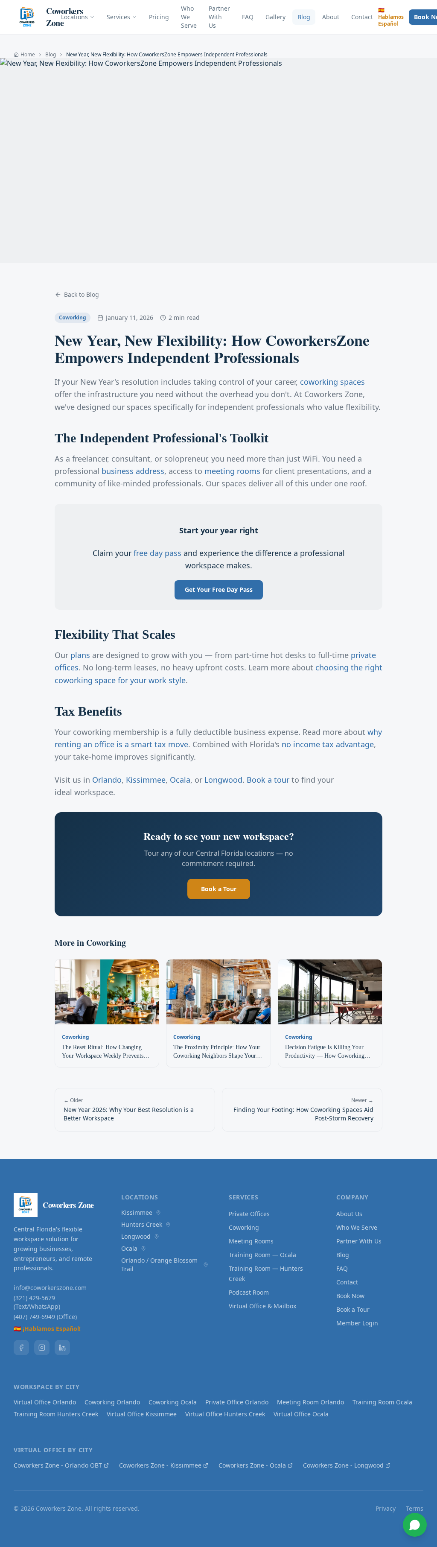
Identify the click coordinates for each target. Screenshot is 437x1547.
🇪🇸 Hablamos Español (391, 17)
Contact (362, 17)
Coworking (244, 1227)
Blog (303, 17)
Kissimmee (146, 780)
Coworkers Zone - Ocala (252, 1465)
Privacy (386, 1508)
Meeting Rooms (251, 1241)
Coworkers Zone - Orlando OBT (58, 1465)
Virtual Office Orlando (45, 1402)
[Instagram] (42, 1347)
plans (80, 655)
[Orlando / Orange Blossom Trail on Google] (205, 1264)
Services (118, 17)
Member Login (357, 1323)
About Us (349, 1214)
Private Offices (249, 1214)
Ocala (180, 780)
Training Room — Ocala (262, 1255)
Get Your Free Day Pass (219, 589)
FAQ (247, 17)
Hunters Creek (141, 1224)
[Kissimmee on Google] (158, 1212)
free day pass (157, 553)
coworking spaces (332, 382)
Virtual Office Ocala (301, 1414)
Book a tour (268, 780)
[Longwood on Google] (156, 1236)
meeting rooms (232, 471)
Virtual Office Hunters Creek (225, 1414)
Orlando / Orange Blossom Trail (159, 1264)
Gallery (275, 17)
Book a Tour (218, 889)
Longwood (223, 780)
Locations (74, 17)
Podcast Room (249, 1292)
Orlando (107, 780)
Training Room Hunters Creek (56, 1414)
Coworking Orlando (112, 1402)
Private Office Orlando (236, 1402)
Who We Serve (189, 16)
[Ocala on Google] (143, 1248)
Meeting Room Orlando (310, 1402)
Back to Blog (81, 294)
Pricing (159, 17)
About (330, 17)
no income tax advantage (328, 744)
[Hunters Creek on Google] (168, 1224)
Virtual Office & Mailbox (262, 1306)
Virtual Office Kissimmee (142, 1414)
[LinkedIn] (62, 1347)
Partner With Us (219, 16)
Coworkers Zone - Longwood (343, 1465)
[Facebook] (21, 1347)
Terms (414, 1508)
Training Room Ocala (382, 1402)
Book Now (350, 1296)
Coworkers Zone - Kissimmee (160, 1465)
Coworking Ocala (173, 1402)
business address (133, 471)
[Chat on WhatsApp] (415, 1525)
